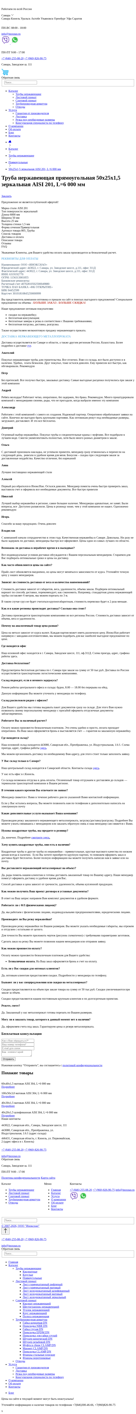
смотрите (37, 837)
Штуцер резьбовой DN (36, 1341)
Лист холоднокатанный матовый (43, 1293)
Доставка (21, 116)
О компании (15, 126)
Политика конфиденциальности (20, 1177)
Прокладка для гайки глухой (40, 1335)
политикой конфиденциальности (82, 1065)
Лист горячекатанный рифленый (43, 1284)
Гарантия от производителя (32, 113)
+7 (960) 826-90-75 (35, 58)
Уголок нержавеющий (36, 1309)
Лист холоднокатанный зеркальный (44, 1297)
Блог (11, 132)
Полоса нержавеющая (36, 1316)
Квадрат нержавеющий (37, 1303)
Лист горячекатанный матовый (42, 1287)
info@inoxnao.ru (11, 33)
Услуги (12, 110)
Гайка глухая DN (33, 1329)
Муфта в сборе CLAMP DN (39, 1345)
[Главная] (9, 142)
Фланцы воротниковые (37, 1357)
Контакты (14, 135)
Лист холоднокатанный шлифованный (46, 1290)
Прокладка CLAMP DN (37, 1351)
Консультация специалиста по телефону (40, 122)
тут (29, 345)
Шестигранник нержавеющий (41, 1306)
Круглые (28, 1274)
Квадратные (30, 1271)
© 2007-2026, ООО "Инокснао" (20, 1225)
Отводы (20, 106)
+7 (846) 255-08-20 (12, 58)
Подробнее (8, 1086)
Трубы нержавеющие (28, 94)
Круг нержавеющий (35, 1313)
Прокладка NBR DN (35, 1325)
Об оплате (14, 129)
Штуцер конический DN (37, 1338)
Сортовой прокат (26, 100)
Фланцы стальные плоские (39, 1354)
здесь (43, 747)
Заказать (6, 196)
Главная (56, 1189)
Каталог (13, 90)
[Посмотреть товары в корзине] (5, 74)
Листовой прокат (26, 97)
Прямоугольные (32, 1277)
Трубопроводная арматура (31, 103)
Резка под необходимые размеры (35, 119)
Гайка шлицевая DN (35, 1322)
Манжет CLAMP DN (35, 1348)
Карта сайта (48, 1177)
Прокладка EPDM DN (36, 1332)
